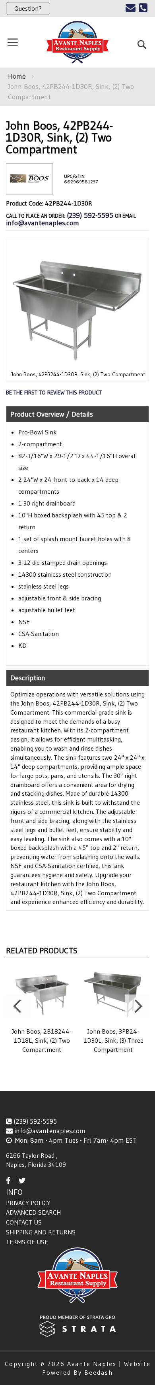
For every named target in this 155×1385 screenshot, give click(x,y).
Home (17, 76)
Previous (18, 1006)
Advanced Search (33, 1212)
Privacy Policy (28, 1203)
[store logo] (77, 42)
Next (137, 1006)
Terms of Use (27, 1242)
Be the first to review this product (54, 392)
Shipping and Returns (41, 1232)
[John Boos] (29, 188)
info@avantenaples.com (42, 223)
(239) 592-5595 (90, 215)
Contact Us (24, 1222)
